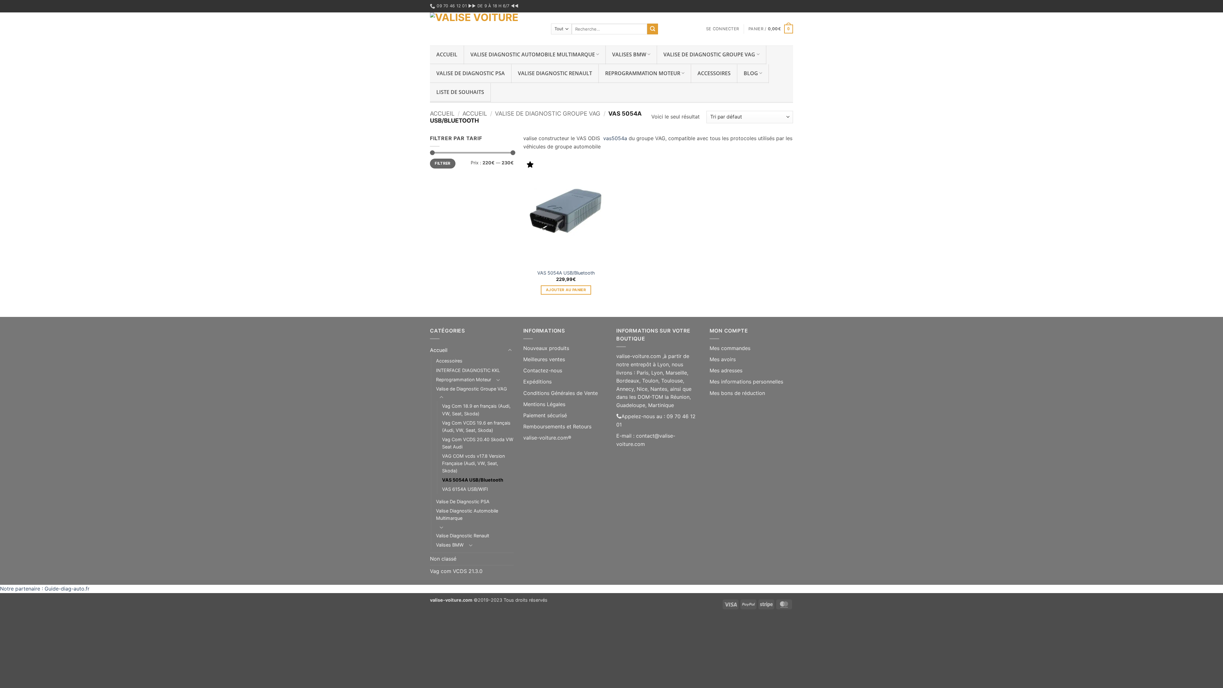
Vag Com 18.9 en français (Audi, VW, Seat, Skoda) (476, 409)
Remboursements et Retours (557, 426)
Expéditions (537, 381)
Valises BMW (629, 54)
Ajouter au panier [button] (566, 290)
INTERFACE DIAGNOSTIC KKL (468, 370)
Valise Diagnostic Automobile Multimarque (532, 54)
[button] (722, 29)
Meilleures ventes (544, 359)
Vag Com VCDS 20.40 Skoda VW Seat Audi (477, 443)
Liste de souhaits (460, 92)
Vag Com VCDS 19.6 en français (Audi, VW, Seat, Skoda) (476, 426)
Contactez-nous (542, 370)
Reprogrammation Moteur (642, 73)
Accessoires (714, 73)
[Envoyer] (652, 29)
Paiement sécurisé (545, 415)
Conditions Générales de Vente (560, 393)
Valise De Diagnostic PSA (470, 73)
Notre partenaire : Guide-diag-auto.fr (44, 588)
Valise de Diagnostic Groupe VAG (709, 54)
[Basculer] (510, 350)
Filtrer (443, 163)
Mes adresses (726, 370)
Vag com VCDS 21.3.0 (456, 571)
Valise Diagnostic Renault (555, 73)
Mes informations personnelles (746, 381)
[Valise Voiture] (485, 29)
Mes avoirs (723, 359)
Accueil (446, 54)
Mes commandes (730, 348)
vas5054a (616, 138)
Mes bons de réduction (737, 393)
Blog (751, 73)
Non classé (443, 558)
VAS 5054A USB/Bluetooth (566, 273)
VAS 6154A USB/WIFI (465, 489)
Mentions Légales (544, 404)
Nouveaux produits (546, 348)
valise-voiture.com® (547, 437)
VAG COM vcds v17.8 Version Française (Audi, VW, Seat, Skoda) (473, 463)
